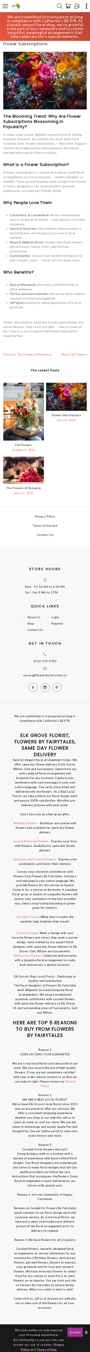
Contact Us (45, 534)
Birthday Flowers (25, 823)
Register (57, 623)
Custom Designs (27, 933)
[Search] (59, 6)
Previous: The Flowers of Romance (27, 354)
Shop (31, 623)
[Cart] (69, 6)
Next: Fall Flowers (74, 354)
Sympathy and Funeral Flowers (34, 859)
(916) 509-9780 (44, 661)
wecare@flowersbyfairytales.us (45, 675)
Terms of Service (44, 525)
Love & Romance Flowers (31, 841)
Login (55, 617)
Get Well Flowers (28, 917)
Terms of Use (47, 1349)
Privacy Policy (45, 516)
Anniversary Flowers (28, 955)
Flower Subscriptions (66, 415)
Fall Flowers (23, 445)
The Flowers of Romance (23, 488)
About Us (33, 617)
